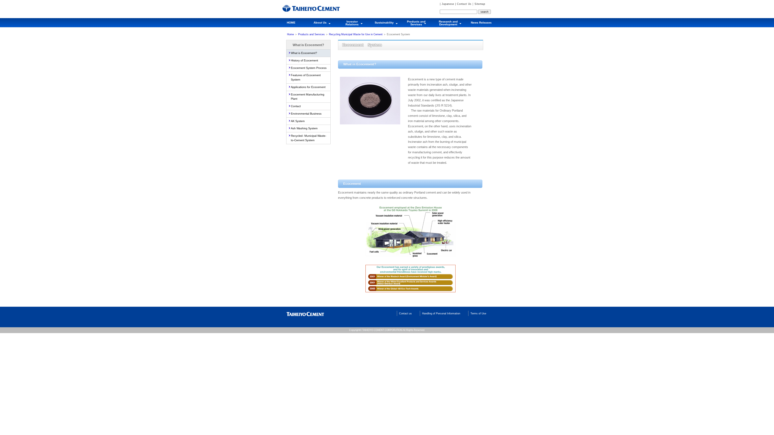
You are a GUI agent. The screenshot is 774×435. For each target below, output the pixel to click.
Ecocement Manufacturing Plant (307, 96)
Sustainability (384, 22)
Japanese (447, 3)
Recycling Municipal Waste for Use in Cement (356, 34)
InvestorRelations (352, 23)
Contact (296, 106)
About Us (320, 22)
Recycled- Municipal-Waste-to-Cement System (308, 138)
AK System (298, 121)
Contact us (405, 313)
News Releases (481, 22)
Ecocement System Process (309, 67)
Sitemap (479, 3)
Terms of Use (478, 313)
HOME (291, 22)
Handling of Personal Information (441, 313)
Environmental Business (306, 113)
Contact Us (463, 3)
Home (290, 34)
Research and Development (448, 23)
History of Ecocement (304, 60)
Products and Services (416, 23)
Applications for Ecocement (308, 87)
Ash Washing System (304, 128)
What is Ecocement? (304, 53)
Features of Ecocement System (306, 77)
